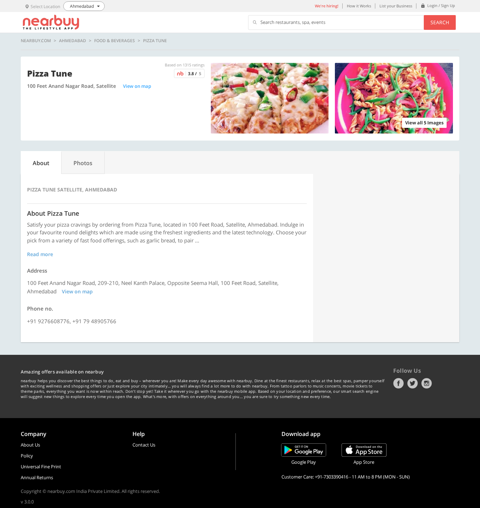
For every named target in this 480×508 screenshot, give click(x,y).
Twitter (412, 383)
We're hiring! (326, 5)
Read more (40, 254)
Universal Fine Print (41, 466)
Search (439, 22)
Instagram (426, 383)
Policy (27, 455)
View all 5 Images (424, 122)
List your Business (396, 5)
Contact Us (143, 445)
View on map (137, 86)
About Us (30, 445)
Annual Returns (37, 477)
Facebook (398, 383)
